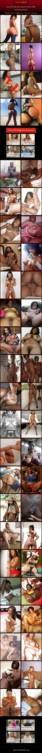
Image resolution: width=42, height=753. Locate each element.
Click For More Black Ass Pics (21, 130)
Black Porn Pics (13, 7)
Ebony (21, 2)
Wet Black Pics (21, 10)
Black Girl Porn (28, 7)
